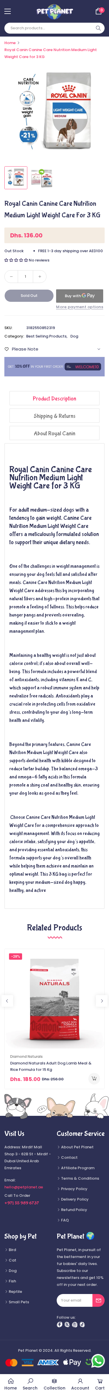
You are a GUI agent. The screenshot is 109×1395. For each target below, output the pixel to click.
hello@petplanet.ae (23, 1187)
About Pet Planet (77, 1147)
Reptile (15, 1291)
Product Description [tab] (54, 398)
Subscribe (98, 1300)
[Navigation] (7, 11)
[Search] (98, 28)
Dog (74, 336)
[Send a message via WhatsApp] (98, 1361)
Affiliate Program (77, 1168)
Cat (12, 1260)
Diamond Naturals (26, 1056)
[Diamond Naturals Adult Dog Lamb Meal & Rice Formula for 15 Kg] (54, 998)
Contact (69, 1157)
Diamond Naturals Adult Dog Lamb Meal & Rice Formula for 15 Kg (51, 1066)
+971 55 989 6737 (21, 1203)
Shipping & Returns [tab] (55, 416)
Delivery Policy (74, 1199)
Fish (12, 1281)
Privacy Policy (73, 1189)
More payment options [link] (79, 307)
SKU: (8, 328)
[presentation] (7, 1001)
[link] (30, 1384)
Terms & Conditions (79, 1178)
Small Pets (18, 1302)
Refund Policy (73, 1209)
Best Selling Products (46, 336)
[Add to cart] (94, 1078)
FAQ (64, 1220)
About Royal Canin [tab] (54, 433)
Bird (12, 1250)
